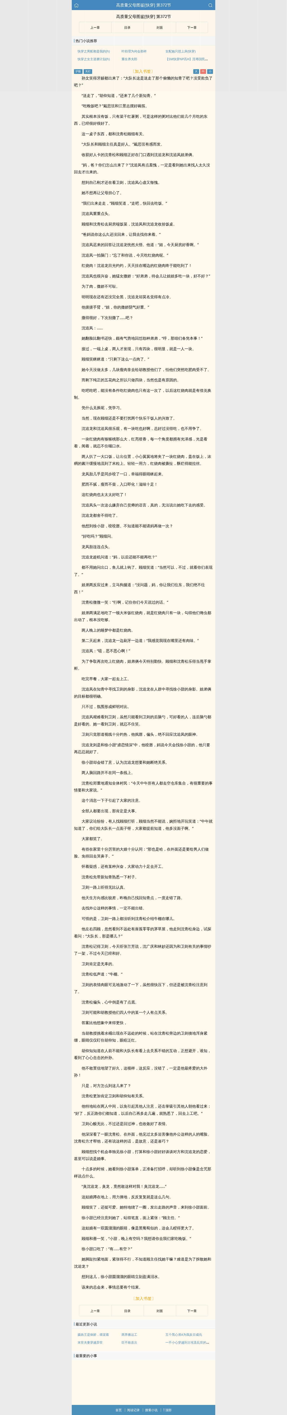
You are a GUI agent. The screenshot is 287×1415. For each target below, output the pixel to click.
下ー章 (192, 1311)
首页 (118, 1410)
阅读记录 (133, 1410)
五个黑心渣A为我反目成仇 (183, 1334)
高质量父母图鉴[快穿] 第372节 (143, 5)
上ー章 (95, 1311)
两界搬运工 (129, 1334)
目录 (127, 1311)
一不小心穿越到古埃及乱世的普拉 (189, 1342)
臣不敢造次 (129, 1342)
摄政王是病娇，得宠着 (93, 1334)
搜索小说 (151, 1410)
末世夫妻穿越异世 (90, 1342)
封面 (160, 1311)
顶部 (168, 1410)
